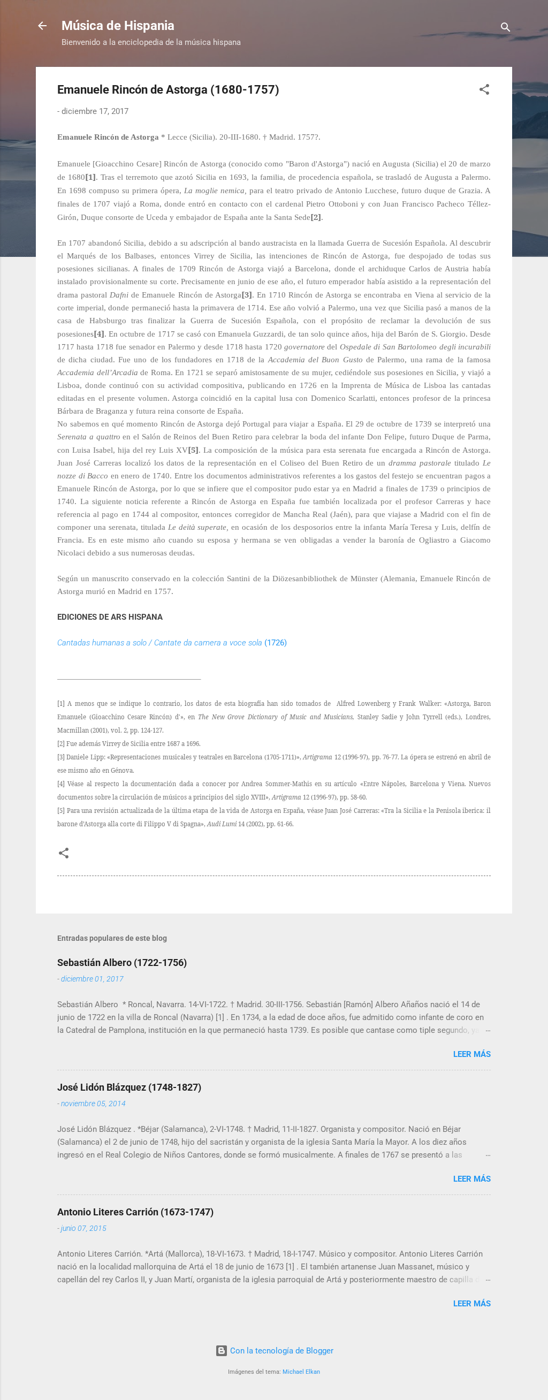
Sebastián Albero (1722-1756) (122, 962)
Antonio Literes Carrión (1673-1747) (135, 1212)
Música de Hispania (118, 25)
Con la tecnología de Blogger (280, 1351)
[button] (484, 91)
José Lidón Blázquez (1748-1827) (129, 1087)
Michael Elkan (301, 1371)
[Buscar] (505, 29)
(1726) (172, 643)
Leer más (472, 1054)
